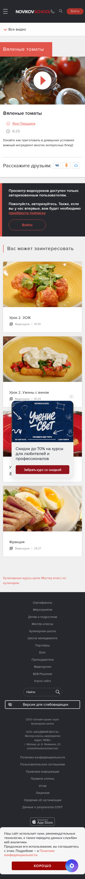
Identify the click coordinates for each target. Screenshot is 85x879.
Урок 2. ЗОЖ (20, 317)
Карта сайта (42, 681)
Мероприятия (42, 610)
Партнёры (42, 645)
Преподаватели (43, 660)
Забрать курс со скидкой (42, 470)
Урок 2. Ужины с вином (29, 392)
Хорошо (43, 865)
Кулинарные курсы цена (21, 578)
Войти (75, 11)
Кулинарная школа (42, 631)
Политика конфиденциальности (42, 757)
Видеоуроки (42, 667)
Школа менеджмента (42, 638)
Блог (42, 652)
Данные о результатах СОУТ (42, 807)
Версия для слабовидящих (45, 704)
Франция (17, 542)
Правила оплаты (42, 778)
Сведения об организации (42, 800)
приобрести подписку (27, 213)
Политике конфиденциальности (29, 852)
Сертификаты (42, 603)
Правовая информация (42, 771)
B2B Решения (42, 674)
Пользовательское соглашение (42, 764)
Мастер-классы (42, 624)
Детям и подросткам (42, 617)
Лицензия (43, 793)
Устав (42, 786)
